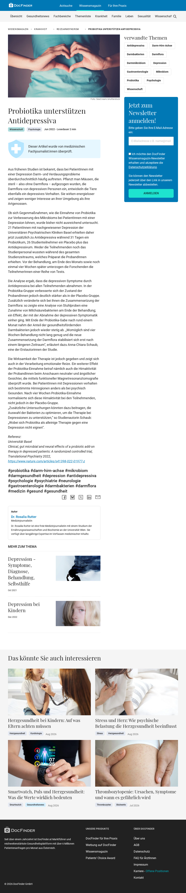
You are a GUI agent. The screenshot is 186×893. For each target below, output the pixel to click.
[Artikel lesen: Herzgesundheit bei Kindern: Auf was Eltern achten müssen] (49, 693)
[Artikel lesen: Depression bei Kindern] (78, 614)
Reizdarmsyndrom (68, 29)
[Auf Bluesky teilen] (72, 497)
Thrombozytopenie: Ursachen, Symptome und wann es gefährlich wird (135, 794)
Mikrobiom (162, 71)
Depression (159, 63)
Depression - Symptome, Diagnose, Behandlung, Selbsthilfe (22, 571)
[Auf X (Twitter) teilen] (81, 497)
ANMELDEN (151, 193)
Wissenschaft (163, 16)
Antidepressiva (135, 45)
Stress (100, 733)
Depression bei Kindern (24, 607)
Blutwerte (121, 805)
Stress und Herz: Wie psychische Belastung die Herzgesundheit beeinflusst (136, 723)
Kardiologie (36, 733)
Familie (116, 16)
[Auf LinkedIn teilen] (89, 497)
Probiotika (133, 80)
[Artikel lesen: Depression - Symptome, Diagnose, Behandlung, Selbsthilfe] (78, 569)
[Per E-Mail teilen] (97, 497)
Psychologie (34, 129)
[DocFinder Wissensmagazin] (20, 5)
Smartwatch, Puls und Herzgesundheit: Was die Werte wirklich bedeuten (46, 794)
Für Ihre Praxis (117, 5)
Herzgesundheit (17, 733)
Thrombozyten (104, 805)
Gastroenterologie (137, 71)
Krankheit (101, 16)
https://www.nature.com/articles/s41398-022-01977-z (46, 461)
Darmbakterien (135, 54)
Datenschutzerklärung (143, 167)
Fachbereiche (62, 16)
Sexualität (144, 16)
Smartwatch (15, 805)
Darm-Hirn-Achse (162, 45)
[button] (175, 16)
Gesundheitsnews (38, 16)
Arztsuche (66, 5)
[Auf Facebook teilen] (64, 497)
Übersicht (16, 16)
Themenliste (83, 16)
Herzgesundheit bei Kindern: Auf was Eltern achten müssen (44, 723)
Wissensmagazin (90, 5)
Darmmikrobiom (136, 63)
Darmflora (158, 54)
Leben (129, 16)
